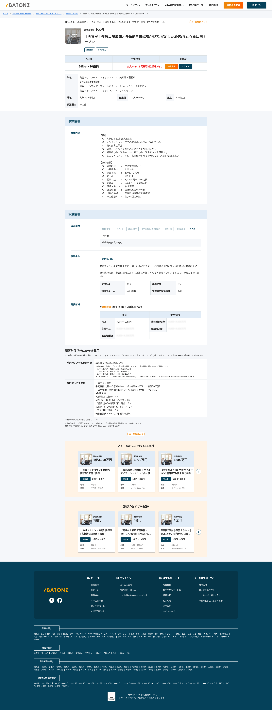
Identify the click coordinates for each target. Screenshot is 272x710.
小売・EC (79, 634)
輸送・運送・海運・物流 (127, 637)
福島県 (81, 667)
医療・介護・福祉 (53, 634)
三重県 (210, 667)
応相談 (36, 683)
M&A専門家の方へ (174, 5)
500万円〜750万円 (94, 683)
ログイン (95, 590)
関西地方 (88, 653)
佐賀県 (143, 670)
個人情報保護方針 (207, 590)
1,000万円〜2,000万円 (131, 683)
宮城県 (59, 667)
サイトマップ (169, 611)
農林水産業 (224, 634)
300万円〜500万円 (78, 683)
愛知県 (203, 667)
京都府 (226, 667)
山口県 (98, 670)
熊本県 (158, 670)
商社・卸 (142, 637)
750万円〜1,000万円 (112, 683)
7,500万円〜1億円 (208, 683)
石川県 (158, 667)
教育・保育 (194, 637)
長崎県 (150, 670)
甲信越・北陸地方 (67, 653)
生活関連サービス (208, 637)
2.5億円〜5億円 (40, 686)
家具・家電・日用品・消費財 (142, 634)
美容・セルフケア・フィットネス (48, 14)
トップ (5, 14)
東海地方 (79, 653)
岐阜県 (188, 667)
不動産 (177, 634)
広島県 (90, 670)
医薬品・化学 (68, 634)
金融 (183, 634)
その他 (36, 639)
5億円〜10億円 (54, 686)
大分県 (165, 670)
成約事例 (213, 5)
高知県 (128, 670)
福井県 (165, 667)
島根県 (75, 670)
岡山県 (83, 670)
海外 (128, 653)
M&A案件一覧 (196, 5)
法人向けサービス (224, 637)
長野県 (180, 667)
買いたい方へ (152, 5)
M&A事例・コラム (128, 590)
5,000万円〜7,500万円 (190, 683)
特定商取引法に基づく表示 (211, 601)
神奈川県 (135, 667)
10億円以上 (66, 686)
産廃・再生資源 (154, 637)
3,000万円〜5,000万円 (170, 683)
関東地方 (54, 653)
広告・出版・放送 (194, 634)
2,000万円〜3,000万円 (151, 683)
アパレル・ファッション (119, 634)
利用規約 (203, 585)
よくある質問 (126, 585)
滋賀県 (218, 667)
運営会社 (167, 585)
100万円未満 (46, 683)
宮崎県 (173, 670)
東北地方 (45, 653)
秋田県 (66, 667)
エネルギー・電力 (210, 634)
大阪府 (36, 670)
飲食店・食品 (39, 634)
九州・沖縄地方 (119, 653)
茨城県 (89, 667)
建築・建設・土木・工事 (43, 637)
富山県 (150, 667)
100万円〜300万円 (61, 683)
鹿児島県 (181, 670)
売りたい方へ (133, 5)
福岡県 (135, 670)
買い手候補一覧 (98, 606)
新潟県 (143, 667)
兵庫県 (44, 670)
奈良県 (51, 670)
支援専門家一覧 (98, 611)
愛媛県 (120, 670)
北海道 (36, 653)
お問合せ (167, 606)
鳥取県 (68, 670)
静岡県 (195, 667)
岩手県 (51, 667)
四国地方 (107, 653)
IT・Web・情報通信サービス (96, 634)
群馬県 (104, 667)
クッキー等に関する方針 (210, 595)
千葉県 (119, 667)
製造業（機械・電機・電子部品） (102, 637)
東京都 (126, 667)
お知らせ (167, 601)
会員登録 (106, 307)
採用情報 (167, 595)
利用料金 (95, 595)
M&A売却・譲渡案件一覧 (21, 14)
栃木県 (96, 667)
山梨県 (173, 667)
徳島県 (105, 670)
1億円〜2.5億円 (224, 683)
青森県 (44, 667)
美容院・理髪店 (72, 14)
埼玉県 (111, 667)
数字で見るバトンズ (172, 590)
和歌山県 (60, 670)
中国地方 (97, 653)
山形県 (74, 667)
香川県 (113, 670)
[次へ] (198, 471)
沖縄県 (190, 670)
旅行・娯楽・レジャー (163, 634)
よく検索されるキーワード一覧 (134, 595)
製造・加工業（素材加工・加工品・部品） (71, 637)
